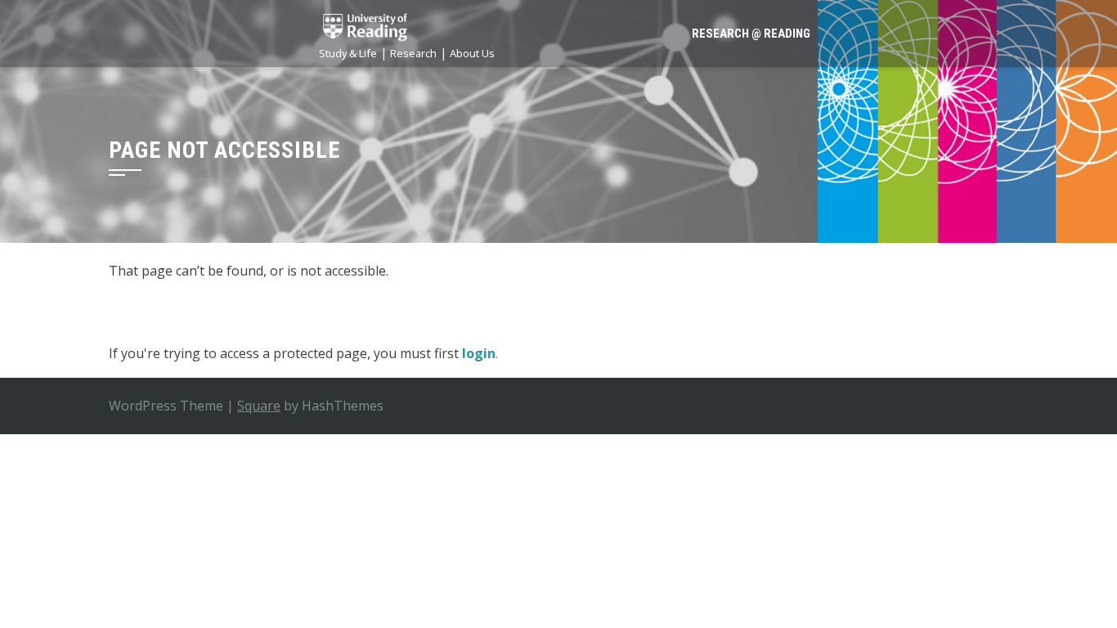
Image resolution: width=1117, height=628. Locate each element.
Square (258, 406)
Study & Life (348, 53)
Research (413, 53)
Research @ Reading (751, 33)
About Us (472, 53)
